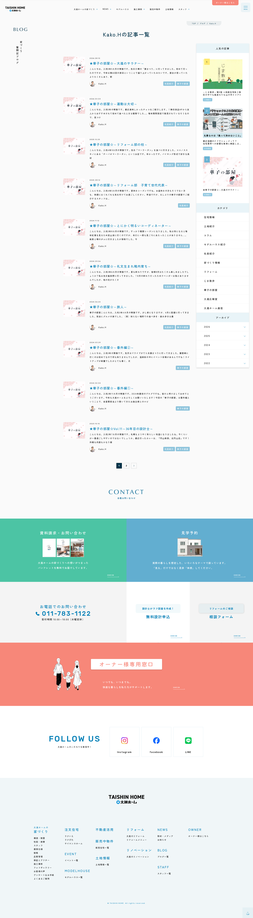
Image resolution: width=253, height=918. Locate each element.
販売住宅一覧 (102, 847)
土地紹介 (209, 226)
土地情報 (103, 858)
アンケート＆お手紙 (44, 875)
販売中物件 (105, 841)
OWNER (195, 829)
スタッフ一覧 (164, 873)
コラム (208, 235)
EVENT (71, 853)
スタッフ (38, 845)
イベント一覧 (71, 860)
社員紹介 (209, 253)
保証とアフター (42, 860)
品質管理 (38, 856)
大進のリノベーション (137, 856)
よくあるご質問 (42, 878)
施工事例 (38, 864)
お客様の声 (39, 871)
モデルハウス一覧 (74, 877)
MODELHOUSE (77, 870)
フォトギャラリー (43, 867)
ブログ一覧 (163, 856)
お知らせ (162, 839)
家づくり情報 (212, 262)
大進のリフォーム (135, 836)
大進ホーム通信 (213, 308)
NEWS (162, 829)
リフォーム (211, 271)
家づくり (41, 830)
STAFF (163, 867)
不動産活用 (105, 829)
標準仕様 (38, 849)
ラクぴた (69, 839)
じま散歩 (209, 280)
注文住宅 (72, 829)
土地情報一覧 (102, 864)
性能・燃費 (39, 841)
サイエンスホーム (74, 843)
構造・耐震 (39, 838)
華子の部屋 (211, 290)
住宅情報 (209, 217)
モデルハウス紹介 (215, 244)
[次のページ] (134, 465)
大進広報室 (211, 299)
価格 (36, 852)
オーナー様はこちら (198, 836)
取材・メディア (165, 836)
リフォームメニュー (136, 839)
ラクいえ (69, 836)
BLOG (162, 850)
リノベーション (139, 850)
